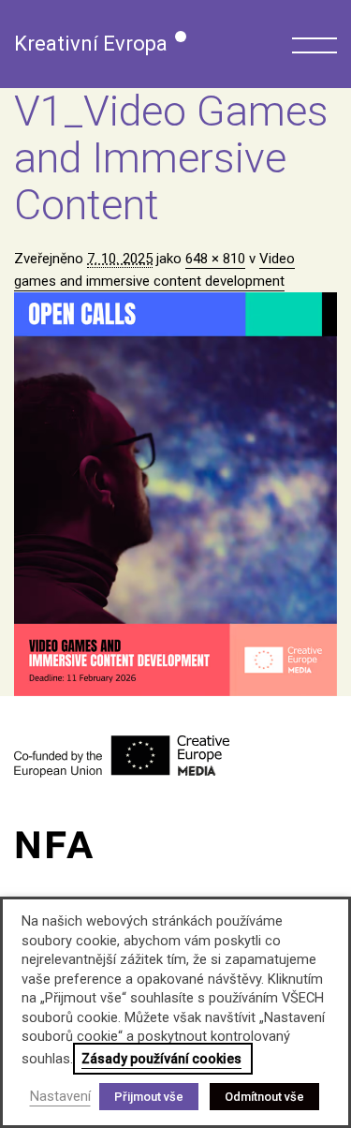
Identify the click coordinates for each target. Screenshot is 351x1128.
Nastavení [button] (60, 1096)
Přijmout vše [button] (148, 1097)
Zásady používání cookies (161, 1058)
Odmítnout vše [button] (264, 1097)
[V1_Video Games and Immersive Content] (175, 494)
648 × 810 (215, 258)
